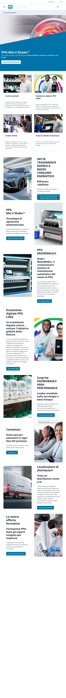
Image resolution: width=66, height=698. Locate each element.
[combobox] (38, 7)
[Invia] (58, 7)
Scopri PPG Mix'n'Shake (11, 62)
